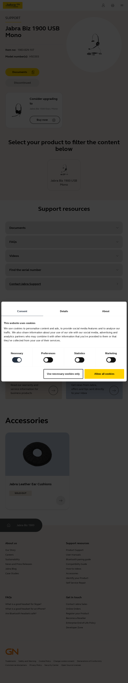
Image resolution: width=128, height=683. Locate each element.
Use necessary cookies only (63, 373)
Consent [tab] (22, 311)
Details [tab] (64, 311)
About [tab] (106, 311)
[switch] (48, 360)
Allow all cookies (104, 373)
